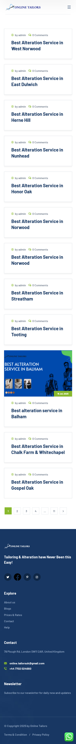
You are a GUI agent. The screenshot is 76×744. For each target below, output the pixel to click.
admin (22, 35)
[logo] (23, 7)
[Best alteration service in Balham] (38, 373)
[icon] (7, 577)
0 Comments (40, 35)
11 (54, 511)
